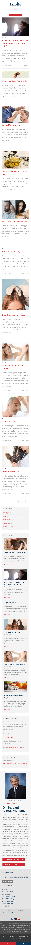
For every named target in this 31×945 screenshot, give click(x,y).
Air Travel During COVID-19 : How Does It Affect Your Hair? (15, 43)
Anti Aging (6, 513)
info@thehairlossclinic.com (15, 747)
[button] (15, 9)
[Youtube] (19, 919)
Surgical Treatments (11, 125)
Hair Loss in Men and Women (15, 221)
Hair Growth (7, 519)
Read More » (7, 564)
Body (4, 516)
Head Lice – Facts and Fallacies (15, 552)
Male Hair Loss (9, 421)
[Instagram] (15, 919)
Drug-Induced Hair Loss (13, 315)
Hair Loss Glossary (11, 251)
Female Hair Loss (10, 471)
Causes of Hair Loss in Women (14, 665)
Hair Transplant (8, 526)
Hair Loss (4, 37)
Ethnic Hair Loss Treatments (14, 81)
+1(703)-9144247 (8, 737)
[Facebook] (12, 919)
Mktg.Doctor (18, 938)
